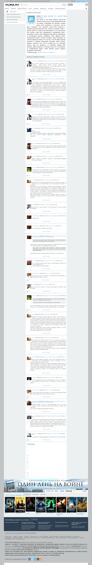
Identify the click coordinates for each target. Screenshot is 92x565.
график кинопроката (60, 8)
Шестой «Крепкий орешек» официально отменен (44, 523)
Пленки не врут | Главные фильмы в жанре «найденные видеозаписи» (79, 523)
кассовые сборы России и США (32, 537)
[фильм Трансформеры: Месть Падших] (82, 505)
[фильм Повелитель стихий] (41, 505)
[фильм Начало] (10, 505)
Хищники (28, 513)
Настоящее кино (24, 542)
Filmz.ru (8, 533)
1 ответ (29, 94)
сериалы (15, 536)
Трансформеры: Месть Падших (80, 514)
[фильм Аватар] (72, 505)
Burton (33, 260)
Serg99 (33, 416)
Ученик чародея (49, 513)
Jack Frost (31, 23)
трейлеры (35, 8)
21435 (28, 474)
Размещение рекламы (46, 542)
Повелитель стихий (38, 514)
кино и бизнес (76, 536)
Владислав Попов (35, 273)
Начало (6, 513)
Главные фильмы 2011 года (61, 522)
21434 (28, 472)
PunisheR (34, 377)
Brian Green (34, 433)
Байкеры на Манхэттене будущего (51, 295)
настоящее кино (18, 533)
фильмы (21, 536)
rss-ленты (81, 537)
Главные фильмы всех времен (12, 522)
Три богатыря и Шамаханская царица (50, 356)
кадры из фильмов (54, 536)
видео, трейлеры (44, 536)
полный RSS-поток (9, 538)
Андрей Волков (65, 548)
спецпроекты (8, 537)
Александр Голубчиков (65, 546)
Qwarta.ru (35, 549)
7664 (27, 468)
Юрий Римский (75, 548)
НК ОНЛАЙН (50, 8)
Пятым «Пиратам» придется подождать (52, 416)
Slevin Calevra (34, 61)
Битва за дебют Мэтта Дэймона (53, 78)
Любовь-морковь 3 (46, 314)
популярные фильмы (14, 495)
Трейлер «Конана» (48, 143)
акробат (33, 167)
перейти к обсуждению (46, 74)
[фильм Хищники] (30, 505)
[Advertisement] (77, 30)
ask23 (33, 179)
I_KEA (33, 128)
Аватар (68, 513)
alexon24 (33, 99)
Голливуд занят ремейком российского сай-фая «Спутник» (29, 523)
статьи (30, 8)
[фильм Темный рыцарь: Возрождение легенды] (61, 505)
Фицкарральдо (35, 401)
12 (35, 295)
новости (7, 8)
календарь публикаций (65, 536)
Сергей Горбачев (16, 548)
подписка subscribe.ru (72, 537)
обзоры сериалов (22, 8)
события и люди (34, 536)
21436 (28, 476)
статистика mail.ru (20, 538)
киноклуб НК (43, 8)
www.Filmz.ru (8, 546)
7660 (27, 459)
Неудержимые (18, 513)
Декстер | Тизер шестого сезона (49, 260)
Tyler (33, 204)
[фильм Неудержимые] (20, 505)
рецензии (13, 8)
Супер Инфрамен (35, 215)
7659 (27, 457)
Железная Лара (47, 204)
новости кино (8, 536)
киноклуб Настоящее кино (47, 537)
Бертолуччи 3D (51, 225)
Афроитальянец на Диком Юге (53, 61)
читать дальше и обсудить (46, 52)
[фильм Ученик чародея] (51, 505)
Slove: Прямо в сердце (47, 179)
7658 (27, 455)
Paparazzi (34, 156)
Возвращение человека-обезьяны (53, 433)
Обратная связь (34, 542)
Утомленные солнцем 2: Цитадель (51, 167)
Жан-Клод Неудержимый (50, 99)
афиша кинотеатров (61, 537)
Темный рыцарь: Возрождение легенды (60, 514)
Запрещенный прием (47, 337)
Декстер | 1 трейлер (49, 273)
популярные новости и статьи (17, 520)
